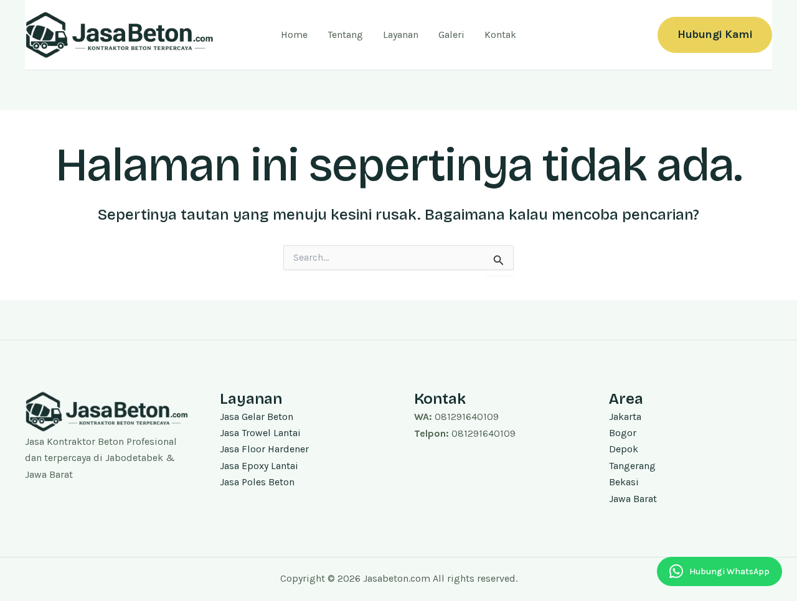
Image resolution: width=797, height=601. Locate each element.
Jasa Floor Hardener (264, 449)
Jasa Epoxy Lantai (259, 466)
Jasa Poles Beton (257, 482)
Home (294, 34)
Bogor (622, 433)
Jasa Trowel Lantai (260, 433)
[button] (715, 34)
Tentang (345, 34)
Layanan (400, 34)
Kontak (500, 34)
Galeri (451, 34)
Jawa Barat (633, 499)
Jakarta (625, 416)
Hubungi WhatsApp (729, 571)
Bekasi (624, 482)
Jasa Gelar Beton (256, 416)
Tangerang (632, 466)
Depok (623, 449)
